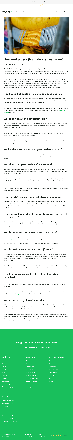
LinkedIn (51, 381)
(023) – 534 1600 (10, 413)
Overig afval (5, 381)
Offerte (66, 11)
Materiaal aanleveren (31, 381)
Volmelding (55, 11)
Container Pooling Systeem (33, 378)
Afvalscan (28, 364)
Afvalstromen (19, 11)
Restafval (4, 378)
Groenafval (5, 369)
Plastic (4, 366)
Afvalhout (4, 372)
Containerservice (27, 11)
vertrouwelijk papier (14, 294)
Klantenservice (36, 11)
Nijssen (21, 64)
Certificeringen (53, 372)
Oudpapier (5, 364)
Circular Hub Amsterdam (32, 384)
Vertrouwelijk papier (7, 384)
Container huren (30, 369)
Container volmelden (31, 375)
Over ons (51, 361)
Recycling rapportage (31, 387)
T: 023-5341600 (45, 1)
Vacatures (51, 375)
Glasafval (4, 375)
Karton (4, 361)
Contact (43, 11)
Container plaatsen (31, 372)
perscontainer (15, 239)
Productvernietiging (7, 387)
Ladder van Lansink (54, 369)
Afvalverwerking (53, 366)
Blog (50, 378)
